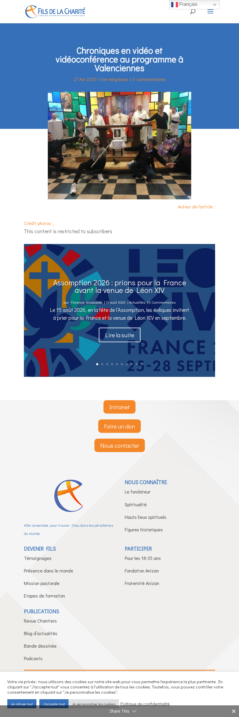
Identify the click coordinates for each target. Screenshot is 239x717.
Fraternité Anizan (142, 583)
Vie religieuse (114, 79)
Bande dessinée (40, 646)
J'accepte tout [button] (54, 703)
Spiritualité (136, 504)
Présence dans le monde (48, 570)
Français (187, 4)
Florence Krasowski (86, 302)
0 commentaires (149, 79)
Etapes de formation (44, 596)
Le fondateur (137, 491)
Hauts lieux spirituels (145, 517)
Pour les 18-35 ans (143, 558)
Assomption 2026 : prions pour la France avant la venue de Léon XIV (119, 286)
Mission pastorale (41, 583)
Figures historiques (144, 529)
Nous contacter (119, 445)
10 (142, 364)
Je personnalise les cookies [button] (93, 703)
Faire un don (119, 426)
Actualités (137, 302)
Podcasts (33, 658)
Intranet (119, 407)
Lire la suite (119, 335)
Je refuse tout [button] (22, 703)
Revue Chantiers (40, 621)
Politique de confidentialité (145, 704)
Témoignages (38, 558)
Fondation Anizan (142, 570)
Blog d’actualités (40, 633)
